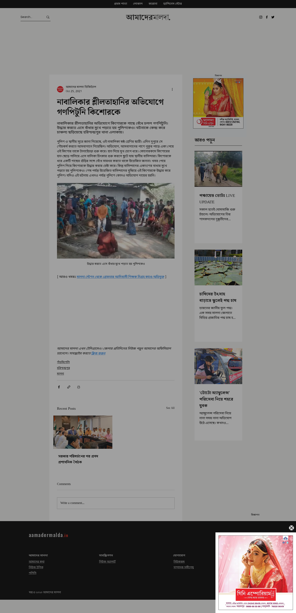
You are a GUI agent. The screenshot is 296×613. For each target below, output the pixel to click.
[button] (291, 527)
